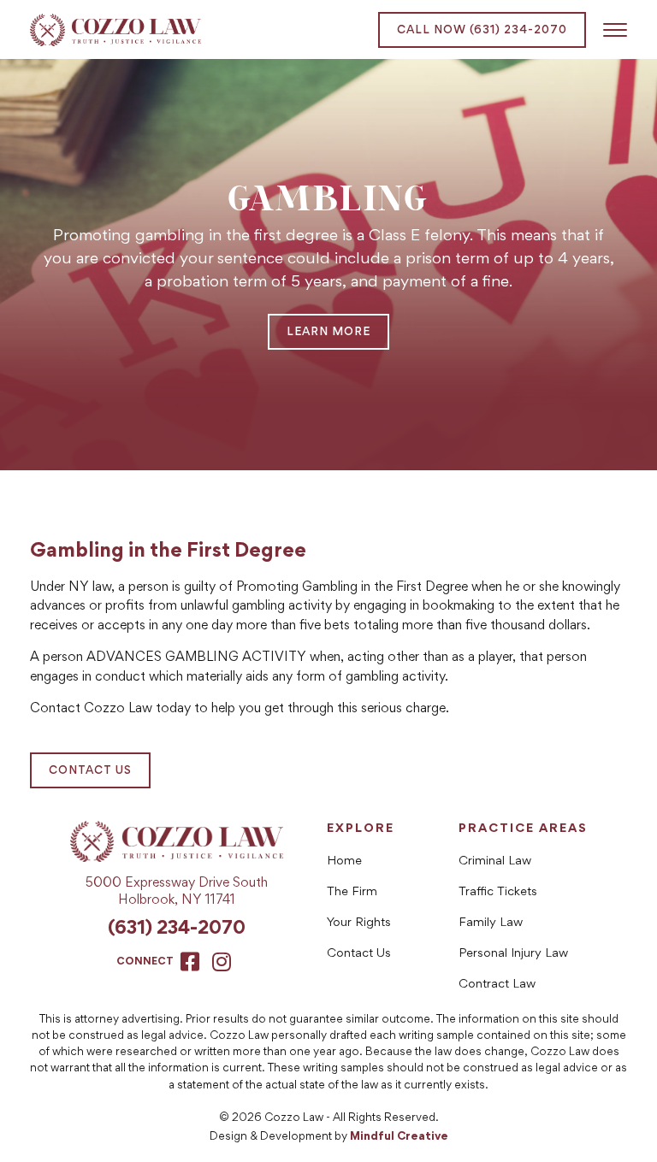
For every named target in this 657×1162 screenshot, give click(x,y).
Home (344, 861)
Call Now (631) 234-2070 (482, 31)
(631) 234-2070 (177, 929)
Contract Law (497, 984)
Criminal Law (495, 861)
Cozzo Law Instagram (221, 961)
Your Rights (359, 923)
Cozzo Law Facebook (190, 961)
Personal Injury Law (513, 953)
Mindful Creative (399, 1137)
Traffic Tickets (498, 892)
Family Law (491, 923)
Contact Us (90, 771)
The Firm (352, 892)
